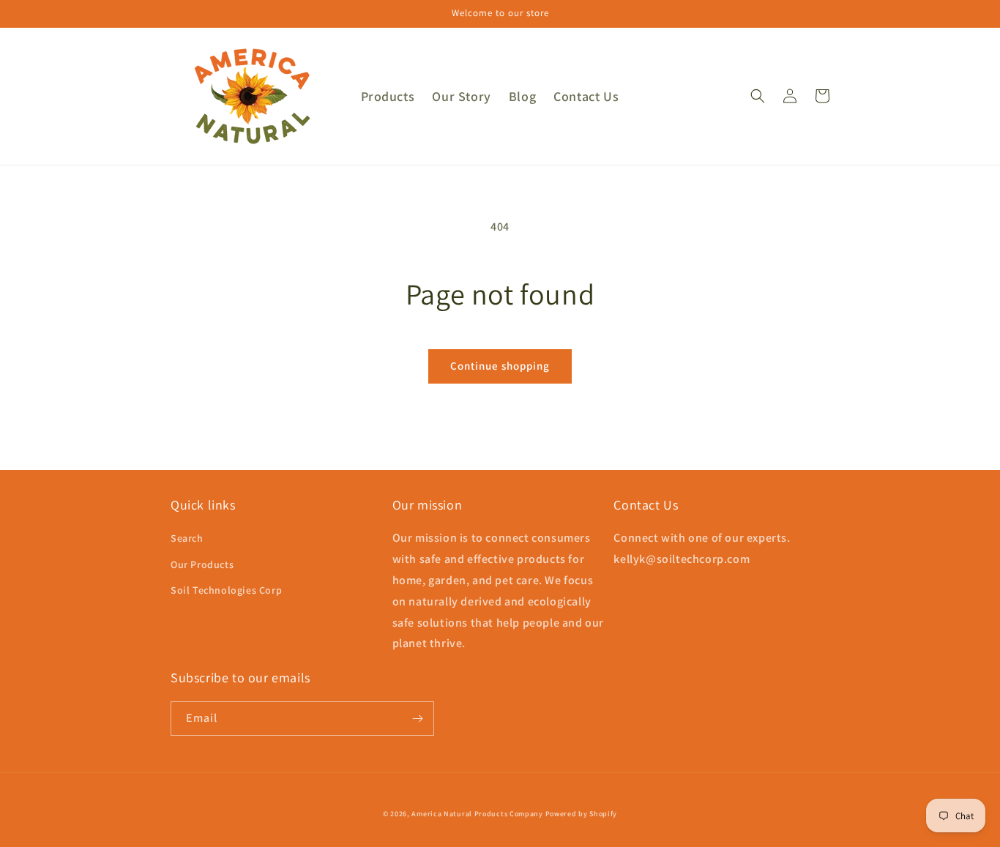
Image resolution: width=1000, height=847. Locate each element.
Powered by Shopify (581, 813)
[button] (758, 96)
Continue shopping (500, 366)
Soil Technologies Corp (226, 590)
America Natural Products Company (476, 813)
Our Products (202, 564)
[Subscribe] (417, 718)
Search (187, 538)
